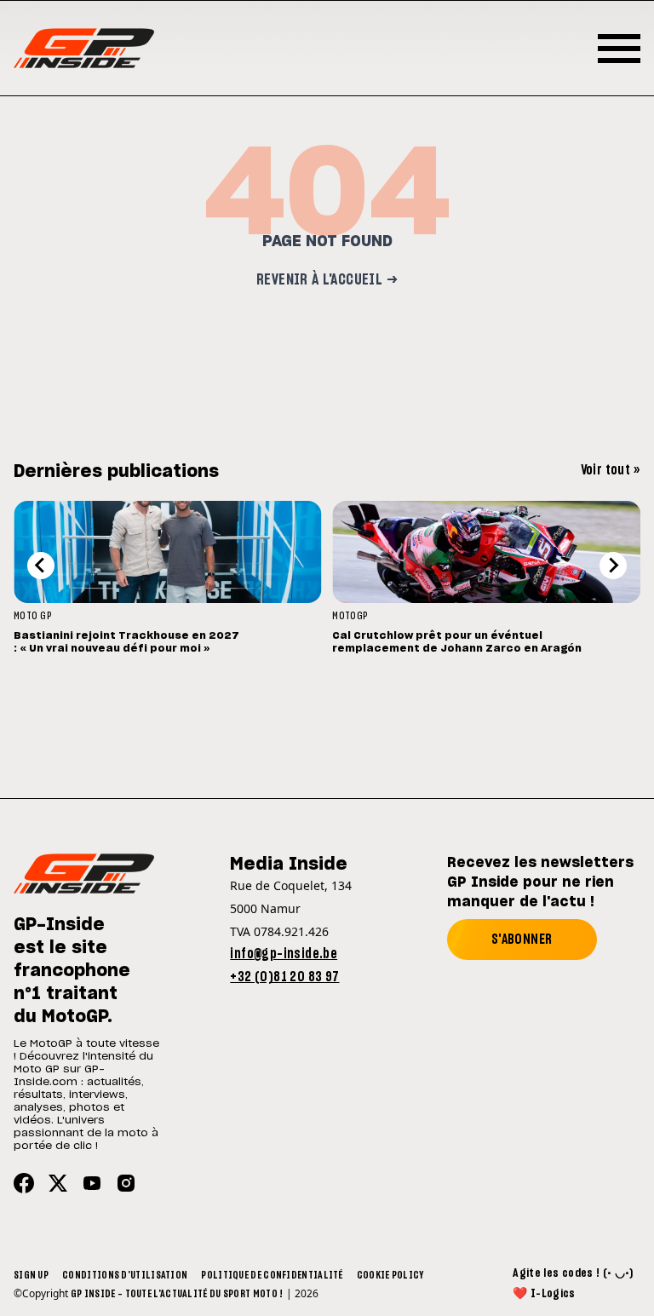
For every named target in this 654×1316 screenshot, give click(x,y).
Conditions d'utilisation (124, 1275)
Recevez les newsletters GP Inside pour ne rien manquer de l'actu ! (540, 882)
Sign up (31, 1275)
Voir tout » (610, 470)
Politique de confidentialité (271, 1275)
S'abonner (522, 939)
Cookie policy (390, 1275)
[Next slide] (613, 565)
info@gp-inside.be (283, 954)
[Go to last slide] (40, 565)
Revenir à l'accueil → (327, 280)
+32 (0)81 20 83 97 (284, 977)
